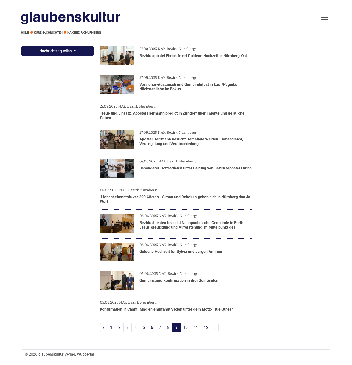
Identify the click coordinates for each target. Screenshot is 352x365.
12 (206, 327)
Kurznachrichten (48, 32)
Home (25, 32)
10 (185, 327)
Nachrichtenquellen (56, 51)
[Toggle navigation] (324, 17)
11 (196, 327)
